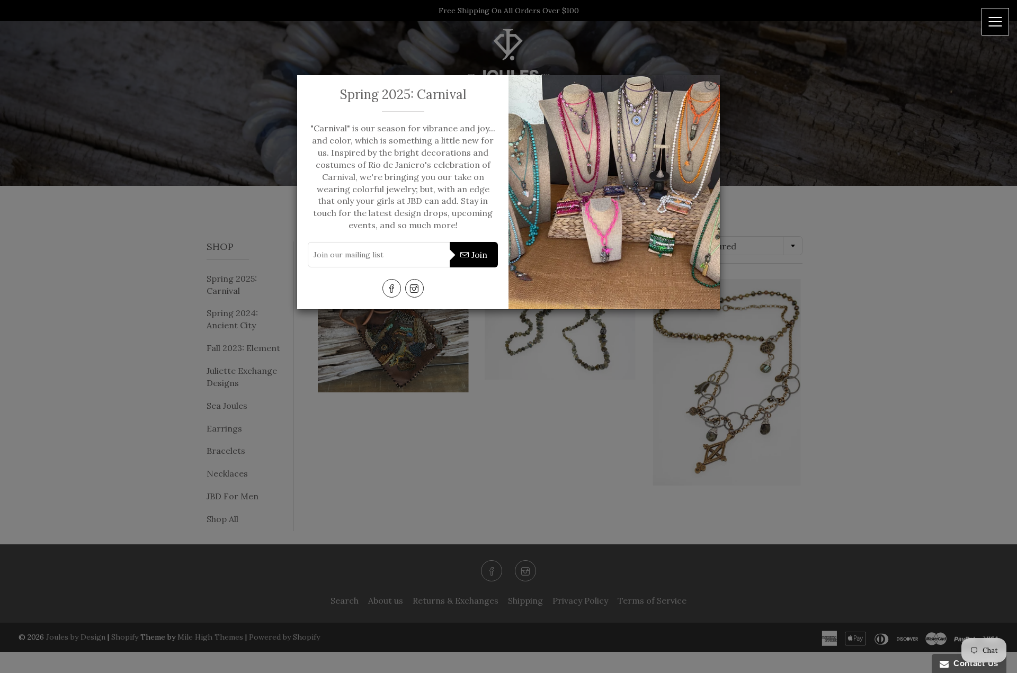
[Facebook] (391, 288)
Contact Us (973, 663)
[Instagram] (414, 288)
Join (479, 254)
